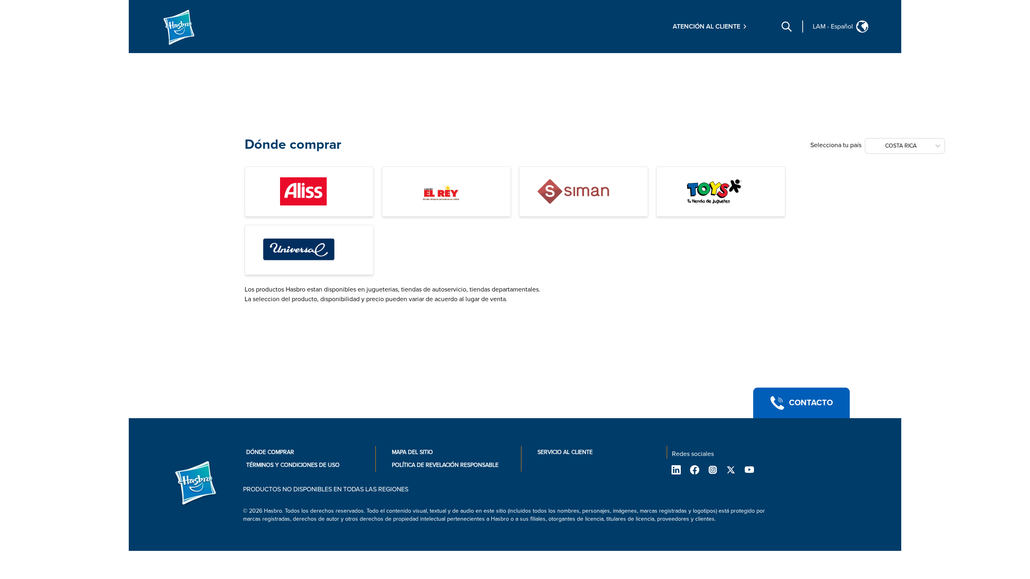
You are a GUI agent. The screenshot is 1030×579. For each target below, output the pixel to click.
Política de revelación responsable (445, 465)
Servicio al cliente (565, 452)
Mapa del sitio (412, 452)
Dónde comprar (270, 452)
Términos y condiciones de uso (293, 465)
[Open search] (787, 27)
